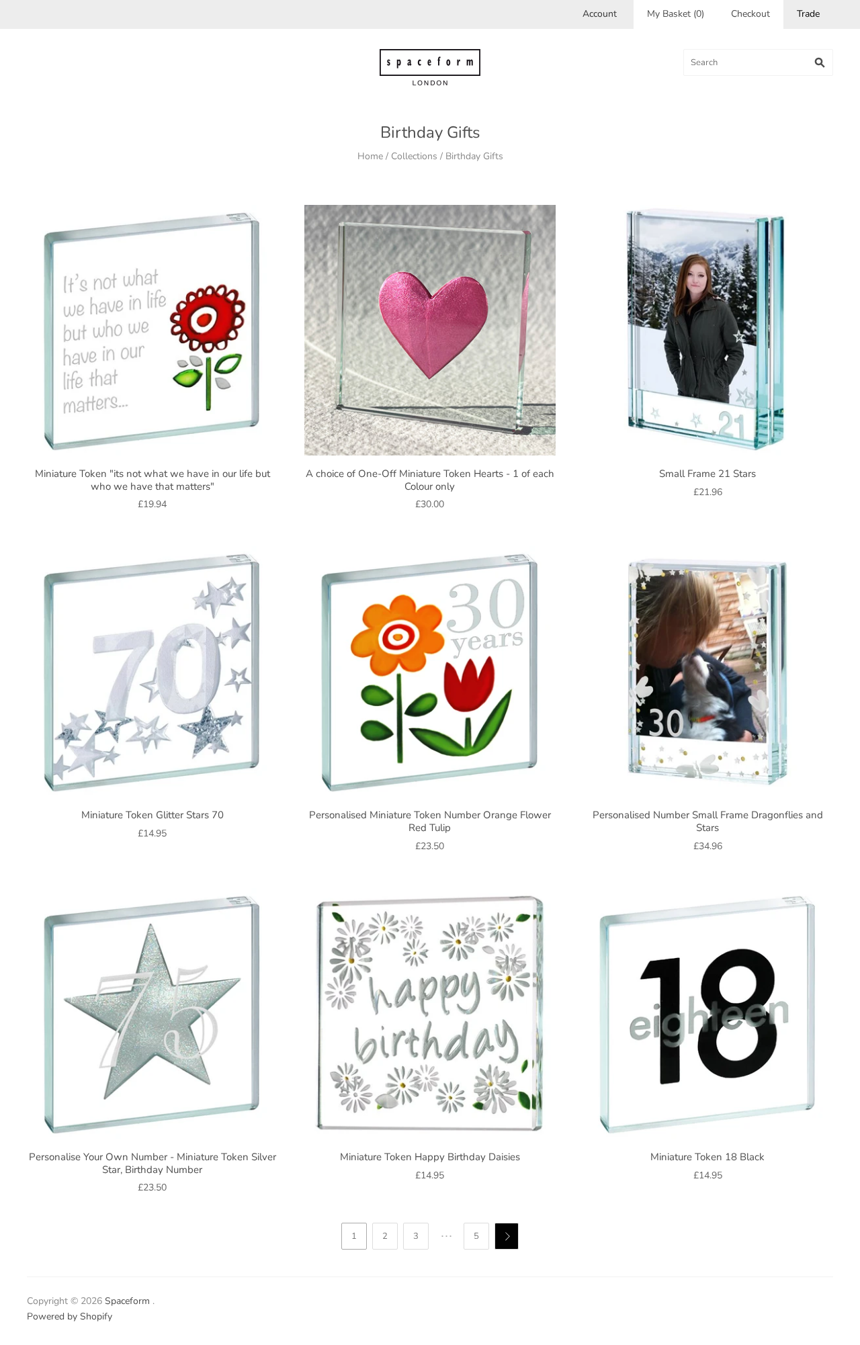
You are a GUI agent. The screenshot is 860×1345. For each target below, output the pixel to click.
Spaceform (127, 1301)
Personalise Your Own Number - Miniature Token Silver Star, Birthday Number (152, 1163)
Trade (808, 13)
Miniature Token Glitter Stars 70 (152, 815)
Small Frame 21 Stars (707, 473)
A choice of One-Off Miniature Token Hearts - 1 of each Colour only (430, 480)
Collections (414, 156)
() (675, 13)
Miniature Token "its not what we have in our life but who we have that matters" (152, 480)
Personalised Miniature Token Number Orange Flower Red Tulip (430, 821)
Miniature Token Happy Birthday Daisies (430, 1157)
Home (370, 156)
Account (600, 13)
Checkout (750, 13)
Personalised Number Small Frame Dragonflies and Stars (708, 821)
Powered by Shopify (69, 1316)
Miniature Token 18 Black (707, 1157)
